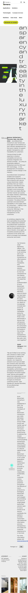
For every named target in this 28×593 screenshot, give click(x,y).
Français (7, 2)
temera (6, 4)
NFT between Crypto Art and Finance (5, 560)
